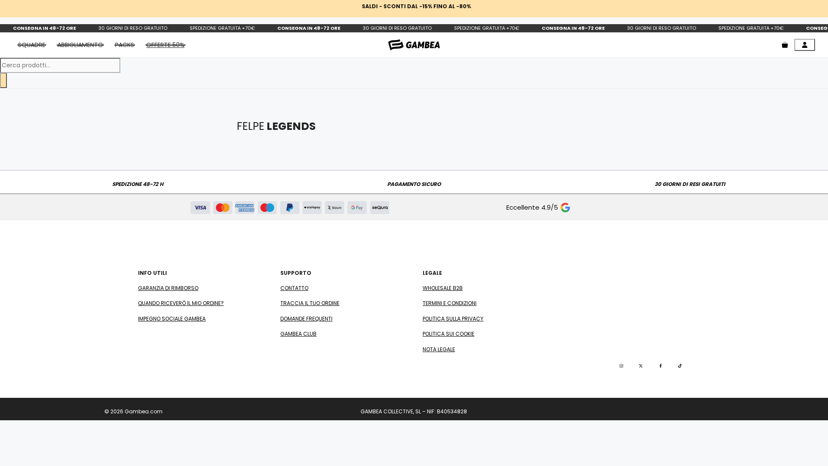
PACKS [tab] (124, 45)
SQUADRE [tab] (31, 45)
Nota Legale (439, 349)
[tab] (165, 45)
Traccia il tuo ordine (309, 303)
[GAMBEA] (414, 44)
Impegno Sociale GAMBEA (172, 318)
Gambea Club (298, 333)
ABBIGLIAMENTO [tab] (80, 45)
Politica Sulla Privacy (453, 318)
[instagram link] (621, 366)
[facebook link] (660, 366)
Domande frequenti (306, 318)
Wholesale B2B (443, 288)
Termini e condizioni (450, 303)
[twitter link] (640, 366)
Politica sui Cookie (448, 333)
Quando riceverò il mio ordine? (181, 303)
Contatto (294, 288)
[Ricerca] (3, 80)
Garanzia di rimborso (168, 288)
